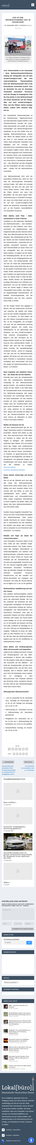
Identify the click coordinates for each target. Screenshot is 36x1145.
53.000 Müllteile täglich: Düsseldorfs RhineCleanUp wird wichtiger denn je (20, 1013)
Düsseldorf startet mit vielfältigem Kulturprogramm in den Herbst (19, 1040)
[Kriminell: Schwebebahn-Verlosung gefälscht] (18, 815)
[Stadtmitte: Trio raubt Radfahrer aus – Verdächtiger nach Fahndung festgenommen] (6, 1031)
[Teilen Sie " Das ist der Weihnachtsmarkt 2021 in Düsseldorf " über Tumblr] (16, 749)
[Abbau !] (18, 871)
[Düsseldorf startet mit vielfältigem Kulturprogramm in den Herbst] (6, 1040)
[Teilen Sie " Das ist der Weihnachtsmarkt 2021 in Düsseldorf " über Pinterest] (19, 749)
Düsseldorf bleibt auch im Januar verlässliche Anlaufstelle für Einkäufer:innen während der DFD (18, 855)
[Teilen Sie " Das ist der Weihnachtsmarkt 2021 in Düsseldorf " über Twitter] (13, 749)
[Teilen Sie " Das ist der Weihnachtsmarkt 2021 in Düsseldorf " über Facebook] (9, 749)
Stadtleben (23, 25)
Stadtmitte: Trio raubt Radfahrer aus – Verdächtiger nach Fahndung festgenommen (20, 1031)
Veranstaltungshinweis (19, 1042)
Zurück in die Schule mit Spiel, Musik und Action (20, 1066)
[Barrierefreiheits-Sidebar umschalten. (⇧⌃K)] (31, 1140)
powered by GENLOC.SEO (13, 1141)
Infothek (11, 1008)
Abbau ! (7, 882)
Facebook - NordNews (12, 1135)
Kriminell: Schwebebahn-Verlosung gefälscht (15, 828)
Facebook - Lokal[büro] (13, 1130)
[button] (32, 4)
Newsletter (15, 1008)
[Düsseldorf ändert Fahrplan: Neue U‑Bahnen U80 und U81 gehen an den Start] (6, 1057)
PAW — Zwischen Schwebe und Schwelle (18, 1006)
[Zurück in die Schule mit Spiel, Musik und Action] (6, 1067)
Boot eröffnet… (10, 802)
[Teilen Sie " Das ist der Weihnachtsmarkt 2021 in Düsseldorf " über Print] (26, 749)
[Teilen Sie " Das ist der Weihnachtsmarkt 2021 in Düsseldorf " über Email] (23, 749)
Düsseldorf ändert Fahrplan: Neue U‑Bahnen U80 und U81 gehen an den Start (19, 1058)
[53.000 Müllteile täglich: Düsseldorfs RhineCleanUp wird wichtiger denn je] (6, 1014)
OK (29, 942)
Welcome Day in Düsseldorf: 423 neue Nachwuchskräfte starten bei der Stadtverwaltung (20, 1048)
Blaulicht (11, 1034)
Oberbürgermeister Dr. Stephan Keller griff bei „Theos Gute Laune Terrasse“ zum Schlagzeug (20, 1022)
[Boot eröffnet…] (18, 791)
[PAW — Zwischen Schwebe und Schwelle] (6, 1006)
